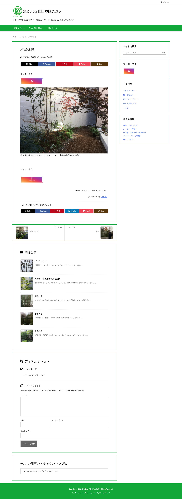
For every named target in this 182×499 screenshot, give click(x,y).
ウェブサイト (25, 431)
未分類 (125, 108)
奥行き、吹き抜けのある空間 (47, 278)
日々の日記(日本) (99, 190)
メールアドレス (57, 420)
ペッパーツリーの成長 (132, 136)
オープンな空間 (129, 129)
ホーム (17, 37)
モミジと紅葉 (128, 139)
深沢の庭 (38, 331)
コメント (23, 395)
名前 (22, 420)
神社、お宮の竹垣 (130, 125)
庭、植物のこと (30, 37)
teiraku (104, 196)
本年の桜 (38, 313)
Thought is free (104, 493)
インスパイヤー (129, 91)
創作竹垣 (38, 296)
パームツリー (40, 261)
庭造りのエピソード (131, 99)
